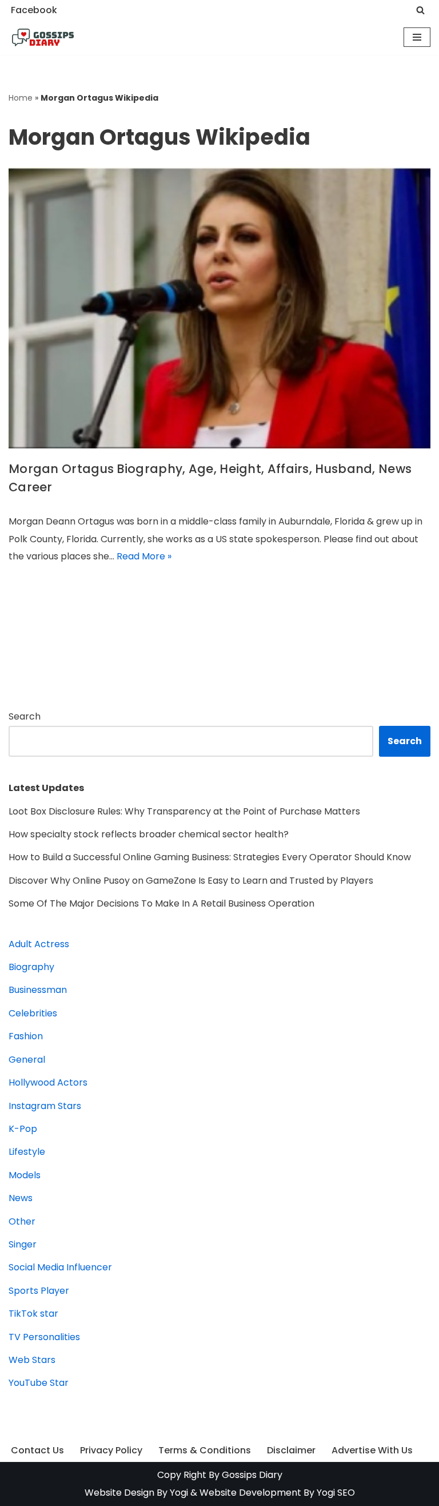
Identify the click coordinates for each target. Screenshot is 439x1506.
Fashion (26, 1036)
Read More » (144, 556)
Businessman (38, 989)
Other (22, 1221)
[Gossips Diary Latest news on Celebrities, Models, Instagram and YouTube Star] (43, 37)
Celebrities (33, 1013)
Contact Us (37, 1450)
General (27, 1059)
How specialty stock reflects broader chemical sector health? (149, 834)
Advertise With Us (372, 1450)
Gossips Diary (252, 1474)
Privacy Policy (111, 1450)
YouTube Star (39, 1382)
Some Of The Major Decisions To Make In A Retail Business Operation (161, 903)
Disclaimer (291, 1450)
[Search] (420, 10)
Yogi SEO (336, 1492)
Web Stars (32, 1359)
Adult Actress (39, 944)
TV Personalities (44, 1337)
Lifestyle (27, 1151)
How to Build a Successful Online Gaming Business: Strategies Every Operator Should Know (210, 857)
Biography (31, 966)
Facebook (34, 10)
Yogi (177, 1492)
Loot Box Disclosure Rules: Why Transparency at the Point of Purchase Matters (184, 811)
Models (25, 1175)
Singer (23, 1244)
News (21, 1198)
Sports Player (39, 1290)
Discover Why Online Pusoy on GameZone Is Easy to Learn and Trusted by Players (191, 880)
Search (25, 716)
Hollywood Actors (48, 1082)
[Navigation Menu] (417, 37)
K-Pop (23, 1128)
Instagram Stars (45, 1105)
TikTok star (33, 1313)
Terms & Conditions (204, 1450)
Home (21, 98)
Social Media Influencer (60, 1267)
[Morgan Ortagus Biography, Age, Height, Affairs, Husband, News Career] (219, 307)
